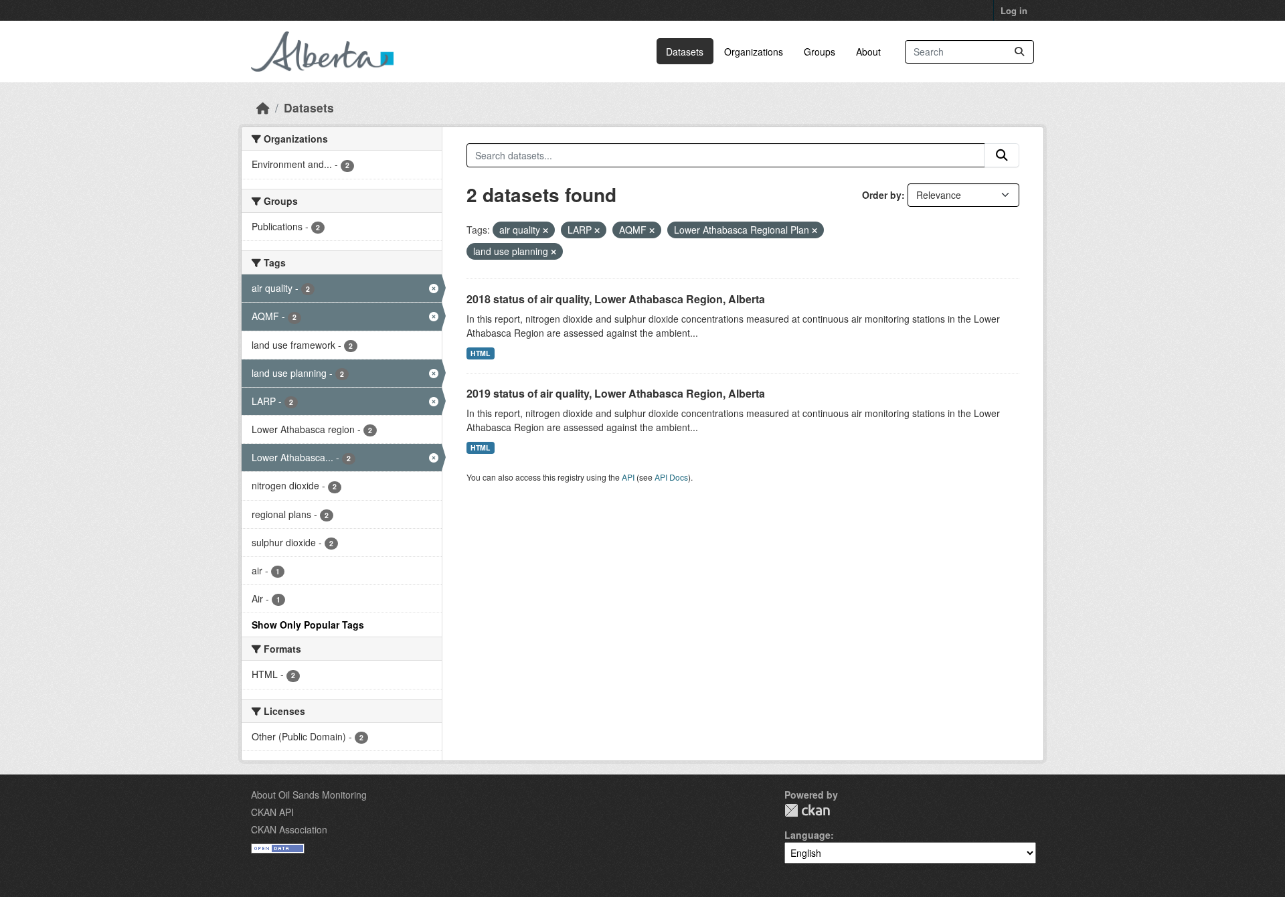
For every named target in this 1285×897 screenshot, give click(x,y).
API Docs (671, 477)
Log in (1014, 10)
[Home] (263, 107)
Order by (882, 194)
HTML (480, 353)
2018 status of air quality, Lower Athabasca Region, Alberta (615, 299)
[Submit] (1019, 52)
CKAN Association (289, 829)
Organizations (753, 51)
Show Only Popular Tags (308, 624)
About (868, 51)
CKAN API (272, 812)
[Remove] (545, 230)
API (628, 477)
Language (807, 834)
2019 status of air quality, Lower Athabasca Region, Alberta (615, 393)
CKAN (807, 810)
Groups (819, 51)
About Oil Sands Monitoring (309, 794)
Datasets (684, 51)
